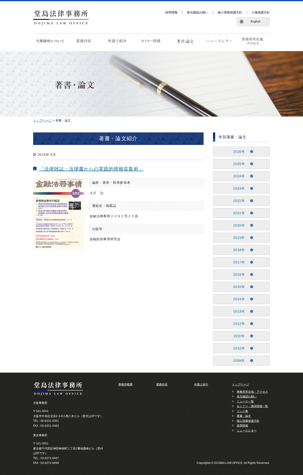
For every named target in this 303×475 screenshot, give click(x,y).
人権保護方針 (260, 12)
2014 (237, 299)
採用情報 (171, 12)
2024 (237, 176)
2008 (237, 360)
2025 (237, 164)
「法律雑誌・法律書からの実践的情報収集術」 (91, 168)
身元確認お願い (197, 12)
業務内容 (162, 384)
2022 (237, 201)
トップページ (42, 120)
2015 (237, 287)
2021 (237, 213)
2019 (237, 238)
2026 (237, 151)
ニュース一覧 (245, 401)
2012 (237, 324)
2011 (237, 336)
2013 (237, 311)
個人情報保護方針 (230, 12)
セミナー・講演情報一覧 (252, 406)
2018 (237, 250)
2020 (237, 225)
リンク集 (242, 411)
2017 (237, 262)
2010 (237, 348)
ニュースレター (247, 430)
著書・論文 (244, 415)
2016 (237, 274)
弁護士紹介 (201, 384)
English (255, 21)
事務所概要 (125, 384)
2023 (237, 188)
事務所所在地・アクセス (252, 391)
